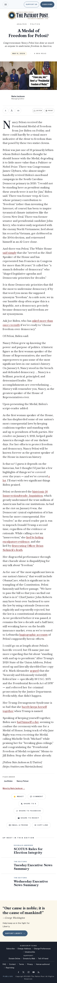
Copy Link (42, 825)
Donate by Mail (29, 959)
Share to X (30, 804)
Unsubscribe (30, 952)
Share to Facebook (30, 811)
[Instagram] (28, 972)
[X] (23, 972)
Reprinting (10, 968)
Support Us (31, 4)
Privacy (30, 964)
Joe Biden (8, 781)
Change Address (24, 949)
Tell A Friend (43, 959)
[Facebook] (18, 972)
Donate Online (14, 959)
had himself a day (28, 722)
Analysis (22, 24)
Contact (12, 964)
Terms (21, 964)
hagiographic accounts (33, 634)
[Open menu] (5, 4)
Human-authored (43, 964)
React (19, 796)
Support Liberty (15, 933)
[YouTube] (33, 972)
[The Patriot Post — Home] (28, 15)
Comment (38, 796)
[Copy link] (18, 111)
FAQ (4, 964)
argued (34, 670)
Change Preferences (42, 949)
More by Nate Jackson (14, 788)
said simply (9, 252)
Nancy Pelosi (22, 781)
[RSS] (38, 972)
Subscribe (47, 4)
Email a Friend (20, 825)
